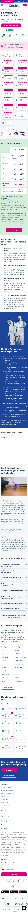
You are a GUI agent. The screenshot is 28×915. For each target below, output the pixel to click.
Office (10, 36)
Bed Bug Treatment (22, 69)
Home (3, 36)
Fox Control (21, 115)
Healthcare (23, 36)
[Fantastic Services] (14, 5)
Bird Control (9, 106)
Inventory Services (9, 714)
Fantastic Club (7, 191)
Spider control (22, 84)
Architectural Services (22, 747)
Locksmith (8, 708)
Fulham (3, 650)
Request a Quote (9, 775)
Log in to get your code (13, 47)
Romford (3, 681)
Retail (16, 36)
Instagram (23, 881)
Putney (3, 664)
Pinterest (14, 881)
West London (18, 671)
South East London (20, 664)
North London (19, 660)
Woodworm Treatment (22, 92)
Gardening (22, 739)
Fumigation (8, 123)
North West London (20, 657)
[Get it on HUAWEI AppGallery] (23, 891)
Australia (12, 904)
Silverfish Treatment (9, 92)
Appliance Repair (21, 715)
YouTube (18, 881)
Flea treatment (9, 77)
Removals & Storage (9, 738)
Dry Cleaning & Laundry (8, 731)
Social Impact (4, 802)
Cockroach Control (22, 77)
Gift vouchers (4, 799)
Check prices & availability (11, 25)
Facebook (5, 881)
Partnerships (4, 810)
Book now (9, 770)
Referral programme (6, 805)
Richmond (17, 678)
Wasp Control (22, 99)
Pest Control (7, 722)
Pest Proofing (21, 55)
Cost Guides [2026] (6, 787)
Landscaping (22, 708)
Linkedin (14, 886)
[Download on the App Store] (5, 891)
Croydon (17, 674)
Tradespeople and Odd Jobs (9, 747)
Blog (2, 813)
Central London (19, 681)
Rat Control (22, 62)
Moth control (9, 99)
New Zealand (20, 904)
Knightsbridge (5, 674)
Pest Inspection (8, 55)
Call (25, 5)
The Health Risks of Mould (7, 790)
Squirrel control (9, 69)
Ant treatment (9, 84)
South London (19, 667)
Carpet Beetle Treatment (9, 115)
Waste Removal (21, 722)
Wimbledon (18, 653)
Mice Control (9, 62)
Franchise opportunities (7, 808)
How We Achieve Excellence (8, 793)
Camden (3, 667)
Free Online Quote (14, 230)
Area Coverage (5, 816)
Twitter (9, 881)
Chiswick (3, 660)
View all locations (8, 687)
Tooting (17, 650)
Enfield (3, 653)
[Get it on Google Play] (14, 891)
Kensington (4, 657)
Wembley (17, 647)
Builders (21, 731)
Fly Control (22, 106)
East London (5, 678)
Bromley (3, 647)
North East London (6, 671)
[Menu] (2, 5)
